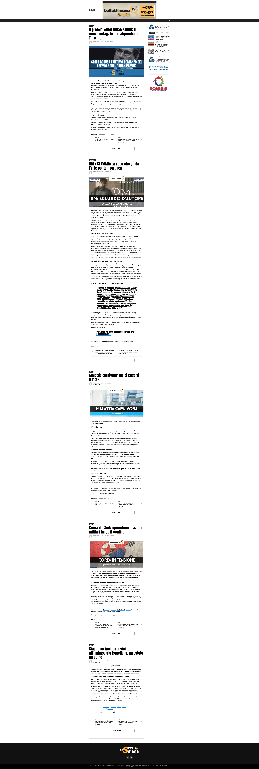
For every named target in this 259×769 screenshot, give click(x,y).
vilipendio (113, 134)
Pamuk (103, 101)
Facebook (106, 341)
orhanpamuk (102, 134)
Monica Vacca (98, 384)
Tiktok (122, 488)
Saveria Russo (98, 43)
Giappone (101, 498)
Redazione (97, 537)
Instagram (113, 488)
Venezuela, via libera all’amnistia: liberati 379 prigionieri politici (115, 333)
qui (132, 341)
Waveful (127, 488)
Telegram (113, 490)
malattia (107, 498)
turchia (108, 134)
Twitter (118, 488)
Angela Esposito (99, 173)
